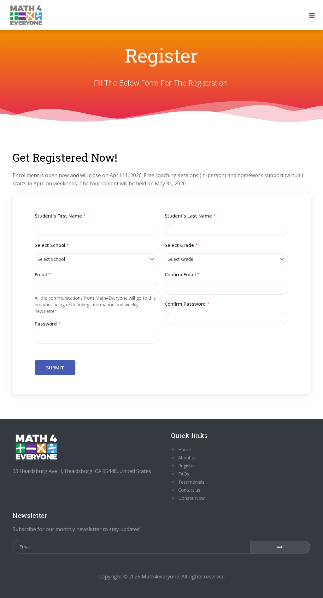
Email (43, 275)
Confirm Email (182, 275)
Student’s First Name (60, 216)
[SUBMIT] (280, 547)
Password (48, 324)
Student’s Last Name (190, 216)
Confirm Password (187, 304)
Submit (55, 367)
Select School (52, 245)
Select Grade (181, 245)
